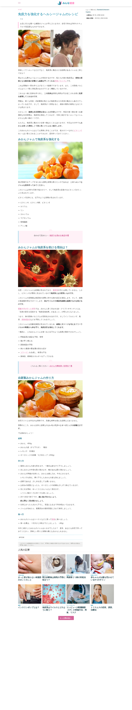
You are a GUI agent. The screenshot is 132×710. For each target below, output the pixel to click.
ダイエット (45, 575)
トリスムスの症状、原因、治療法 (102, 608)
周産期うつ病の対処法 (76, 577)
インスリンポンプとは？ (28, 607)
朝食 (53, 519)
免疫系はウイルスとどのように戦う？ (54, 608)
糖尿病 (55, 290)
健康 (19, 605)
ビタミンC (78, 130)
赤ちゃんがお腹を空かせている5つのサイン (102, 578)
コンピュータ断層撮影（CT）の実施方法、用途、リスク (76, 610)
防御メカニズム (61, 81)
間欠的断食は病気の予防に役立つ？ (54, 578)
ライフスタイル (46, 605)
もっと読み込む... (66, 618)
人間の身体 (21, 575)
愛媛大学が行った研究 (26, 309)
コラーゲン (24, 352)
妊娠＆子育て (69, 575)
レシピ (20, 9)
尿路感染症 (26, 319)
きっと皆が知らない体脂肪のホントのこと (29, 578)
